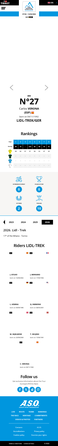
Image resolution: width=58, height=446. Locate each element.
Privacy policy (39, 431)
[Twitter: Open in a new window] (26, 389)
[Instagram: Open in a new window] (38, 389)
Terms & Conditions (15, 444)
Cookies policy (18, 435)
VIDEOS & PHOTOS (22, 419)
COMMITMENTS (41, 415)
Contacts (18, 427)
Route (22, 412)
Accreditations (19, 431)
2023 (11, 222)
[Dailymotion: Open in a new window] (32, 389)
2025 (35, 222)
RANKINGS (42, 412)
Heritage (27, 415)
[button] (51, 2)
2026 (47, 222)
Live (13, 412)
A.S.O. (39, 427)
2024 (23, 222)
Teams (31, 412)
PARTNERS (38, 419)
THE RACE (15, 415)
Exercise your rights (39, 435)
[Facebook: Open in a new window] (20, 389)
